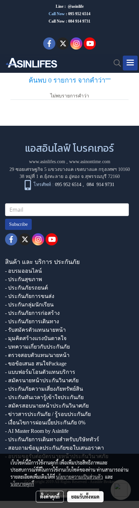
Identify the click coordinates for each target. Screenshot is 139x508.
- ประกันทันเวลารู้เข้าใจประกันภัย (44, 397)
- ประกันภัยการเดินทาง (32, 321)
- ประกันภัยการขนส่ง (29, 296)
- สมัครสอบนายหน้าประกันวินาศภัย (47, 406)
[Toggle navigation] (130, 63)
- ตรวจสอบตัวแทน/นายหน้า (37, 355)
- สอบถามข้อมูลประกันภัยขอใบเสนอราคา (54, 448)
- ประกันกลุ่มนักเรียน (29, 304)
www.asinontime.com (89, 161)
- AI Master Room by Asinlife (36, 431)
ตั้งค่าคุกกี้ (49, 497)
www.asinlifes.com (47, 161)
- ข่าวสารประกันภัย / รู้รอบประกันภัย (48, 414)
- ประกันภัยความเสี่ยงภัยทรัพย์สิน (44, 389)
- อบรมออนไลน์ (23, 271)
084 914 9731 (100, 184)
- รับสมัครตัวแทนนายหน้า (35, 330)
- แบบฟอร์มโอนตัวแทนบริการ (40, 372)
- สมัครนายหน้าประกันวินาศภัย (42, 380)
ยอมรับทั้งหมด (85, 497)
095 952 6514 (79, 13)
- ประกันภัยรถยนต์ (26, 288)
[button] (115, 63)
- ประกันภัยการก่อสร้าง (32, 313)
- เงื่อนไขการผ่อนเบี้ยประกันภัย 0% (45, 422)
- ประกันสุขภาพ (23, 279)
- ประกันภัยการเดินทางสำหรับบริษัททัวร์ (52, 439)
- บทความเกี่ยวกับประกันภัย (37, 347)
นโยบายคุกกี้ (22, 484)
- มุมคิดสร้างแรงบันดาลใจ (35, 338)
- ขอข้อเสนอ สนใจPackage (35, 363)
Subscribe (18, 224)
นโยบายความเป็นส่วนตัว (79, 477)
